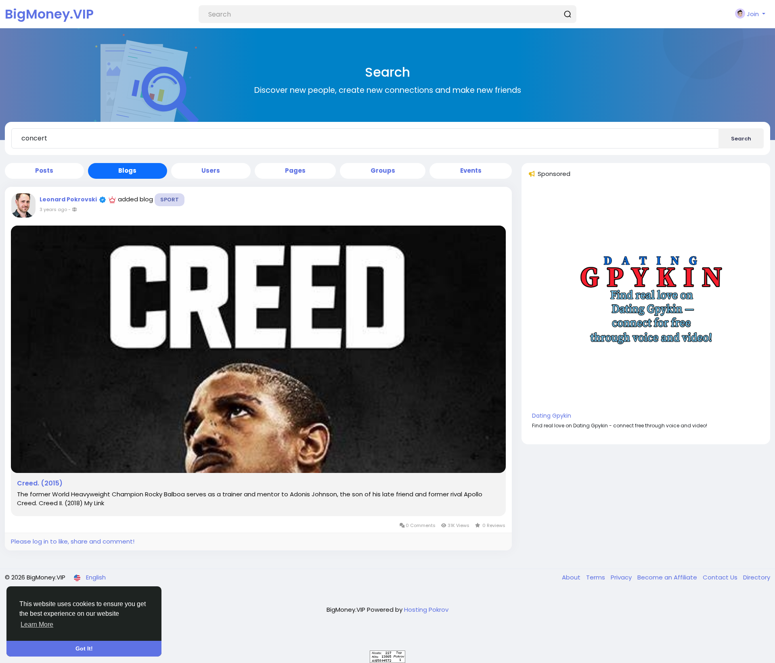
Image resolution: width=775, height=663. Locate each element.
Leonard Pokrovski (68, 199)
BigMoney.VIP (49, 14)
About (572, 577)
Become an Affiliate (668, 577)
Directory (756, 577)
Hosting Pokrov (426, 609)
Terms (596, 577)
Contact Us (721, 577)
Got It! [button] (84, 648)
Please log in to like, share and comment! (72, 541)
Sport (169, 199)
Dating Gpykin (551, 416)
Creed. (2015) (40, 483)
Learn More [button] (37, 624)
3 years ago (53, 209)
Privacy (622, 577)
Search (741, 138)
